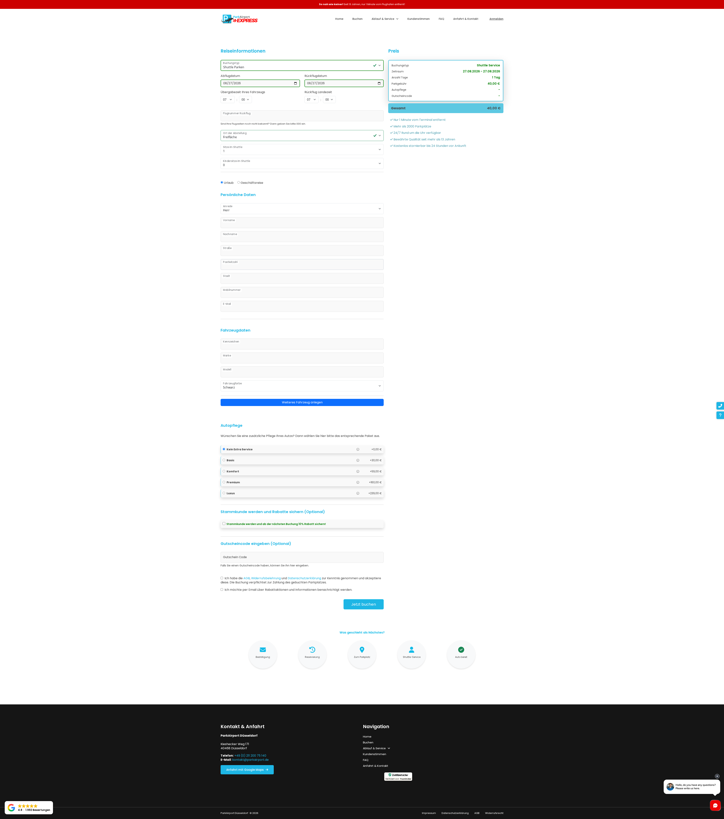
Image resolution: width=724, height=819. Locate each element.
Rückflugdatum (315, 76)
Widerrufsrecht (494, 813)
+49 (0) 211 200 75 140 (250, 755)
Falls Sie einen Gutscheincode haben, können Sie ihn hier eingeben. (265, 565)
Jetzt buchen (363, 604)
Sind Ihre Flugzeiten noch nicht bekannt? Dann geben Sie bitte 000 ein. (263, 124)
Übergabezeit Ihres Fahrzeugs (243, 92)
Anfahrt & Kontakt (465, 19)
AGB (246, 578)
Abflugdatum (230, 76)
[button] (29, 807)
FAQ (441, 19)
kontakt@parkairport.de (250, 760)
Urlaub (229, 183)
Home (339, 19)
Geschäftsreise (252, 183)
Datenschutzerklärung (304, 578)
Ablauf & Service (383, 19)
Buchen (357, 19)
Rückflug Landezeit (318, 92)
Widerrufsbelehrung (266, 578)
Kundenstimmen (418, 19)
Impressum (429, 813)
